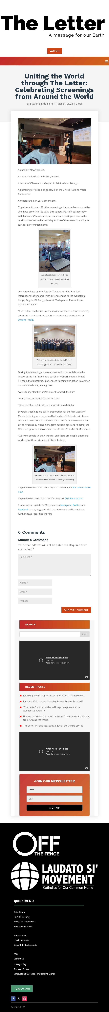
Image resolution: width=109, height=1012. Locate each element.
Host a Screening (21, 916)
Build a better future (23, 926)
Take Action (19, 912)
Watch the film (20, 935)
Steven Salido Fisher (42, 103)
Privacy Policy (20, 964)
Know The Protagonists (24, 921)
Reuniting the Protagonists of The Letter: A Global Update (54, 695)
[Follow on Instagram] (24, 998)
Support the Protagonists (25, 945)
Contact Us (19, 958)
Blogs (79, 103)
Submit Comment (76, 610)
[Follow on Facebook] (13, 998)
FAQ (16, 954)
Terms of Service (21, 969)
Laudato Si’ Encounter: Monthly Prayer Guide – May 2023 (53, 701)
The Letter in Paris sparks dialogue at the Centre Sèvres (53, 725)
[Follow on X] (19, 998)
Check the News (21, 940)
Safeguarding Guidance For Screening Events (34, 973)
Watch (54, 51)
